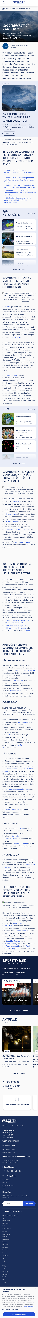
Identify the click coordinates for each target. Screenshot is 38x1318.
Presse (4, 1182)
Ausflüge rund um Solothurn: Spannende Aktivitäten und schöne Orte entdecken (20, 192)
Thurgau (5, 1255)
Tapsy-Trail (17, 501)
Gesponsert (6, 83)
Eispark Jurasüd (12, 946)
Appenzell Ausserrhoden (10, 1215)
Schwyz (4, 1253)
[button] (19, 1309)
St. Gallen (5, 1247)
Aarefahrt (9, 735)
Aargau (4, 1231)
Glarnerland (6, 1239)
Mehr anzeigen (19, 269)
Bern (3, 1226)
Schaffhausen (6, 1228)
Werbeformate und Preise (10, 1160)
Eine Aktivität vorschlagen (10, 1163)
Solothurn (6, 306)
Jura (3, 1268)
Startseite (5, 8)
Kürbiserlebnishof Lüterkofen (18, 789)
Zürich (4, 1263)
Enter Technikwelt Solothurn (17, 620)
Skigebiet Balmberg (14, 941)
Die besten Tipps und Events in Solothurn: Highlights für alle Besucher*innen (17, 200)
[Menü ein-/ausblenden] (34, 2)
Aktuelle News (19, 1073)
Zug (3, 1261)
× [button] (35, 1288)
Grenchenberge (11, 943)
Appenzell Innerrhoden (9, 1218)
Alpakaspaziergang (22, 542)
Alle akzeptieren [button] (19, 1314)
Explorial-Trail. (15, 337)
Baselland (5, 1236)
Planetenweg (11, 514)
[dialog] (19, 1302)
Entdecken (9, 133)
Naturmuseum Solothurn (16, 628)
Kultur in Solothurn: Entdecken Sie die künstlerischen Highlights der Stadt (19, 186)
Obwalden (5, 1244)
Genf (3, 1279)
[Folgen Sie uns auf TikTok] (16, 1171)
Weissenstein (11, 375)
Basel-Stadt (6, 1234)
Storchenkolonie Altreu (25, 670)
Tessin (4, 1277)
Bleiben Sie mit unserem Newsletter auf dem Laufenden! (16, 1197)
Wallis (4, 1266)
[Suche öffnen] (4, 2)
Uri (3, 1258)
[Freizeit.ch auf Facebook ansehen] (4, 1171)
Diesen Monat (7, 973)
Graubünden (6, 1220)
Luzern (4, 1242)
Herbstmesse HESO (23, 931)
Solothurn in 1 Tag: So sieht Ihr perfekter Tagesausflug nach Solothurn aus (19, 172)
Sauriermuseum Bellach (16, 623)
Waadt (4, 1282)
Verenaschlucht (23, 722)
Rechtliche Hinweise (8, 1152)
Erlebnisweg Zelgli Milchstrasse (18, 529)
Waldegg (26, 630)
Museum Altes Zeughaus (16, 625)
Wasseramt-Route (17, 691)
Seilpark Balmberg (12, 522)
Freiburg (5, 1271)
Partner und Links (7, 1185)
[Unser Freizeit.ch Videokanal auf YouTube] (12, 1171)
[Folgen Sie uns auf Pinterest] (20, 1171)
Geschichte (5, 1180)
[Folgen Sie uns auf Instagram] (8, 1171)
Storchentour (17, 680)
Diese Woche (26, 968)
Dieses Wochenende (10, 968)
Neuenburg (5, 1274)
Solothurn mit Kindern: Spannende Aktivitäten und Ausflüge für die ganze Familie (19, 179)
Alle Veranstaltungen (19, 1011)
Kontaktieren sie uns (8, 1149)
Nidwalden (5, 1223)
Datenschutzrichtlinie (29, 1306)
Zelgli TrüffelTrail (12, 809)
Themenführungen (20, 843)
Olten (22, 828)
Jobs (4, 1188)
